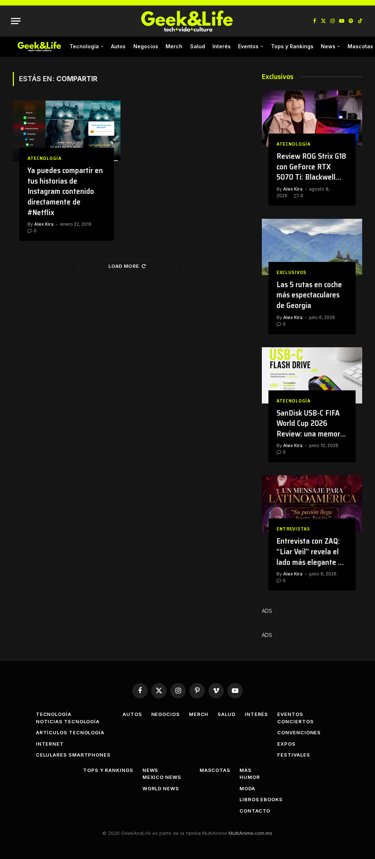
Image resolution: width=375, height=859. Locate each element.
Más (246, 770)
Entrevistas (293, 529)
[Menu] (16, 21)
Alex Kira (43, 224)
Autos (118, 46)
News (328, 46)
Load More (123, 266)
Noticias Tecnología (68, 721)
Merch (174, 46)
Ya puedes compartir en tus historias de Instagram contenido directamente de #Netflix (65, 191)
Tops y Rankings (292, 46)
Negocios (145, 46)
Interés (221, 46)
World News (160, 788)
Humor (250, 777)
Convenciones (299, 732)
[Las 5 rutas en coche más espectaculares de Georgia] (312, 247)
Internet (50, 744)
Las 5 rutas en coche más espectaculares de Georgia (309, 295)
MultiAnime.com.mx (250, 833)
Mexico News (161, 777)
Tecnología (84, 46)
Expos (286, 744)
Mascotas (215, 770)
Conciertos (295, 721)
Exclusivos (291, 272)
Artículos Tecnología (70, 732)
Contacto (255, 811)
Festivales (293, 755)
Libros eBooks (261, 799)
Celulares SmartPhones (73, 755)
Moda (247, 788)
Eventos (248, 46)
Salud (197, 46)
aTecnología (44, 158)
